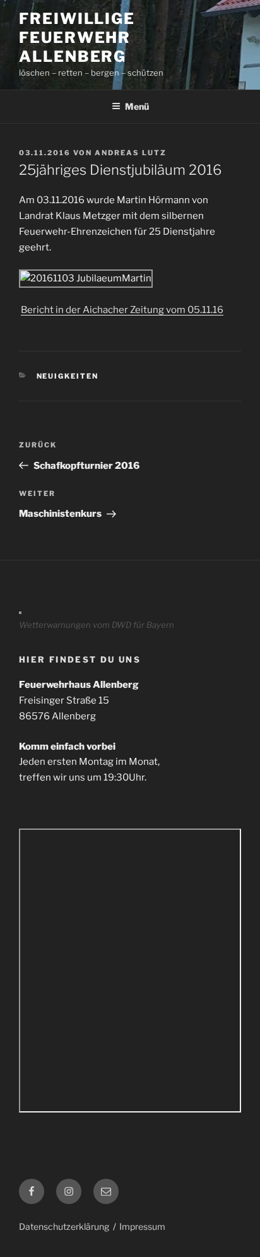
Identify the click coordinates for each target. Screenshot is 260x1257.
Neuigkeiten (68, 376)
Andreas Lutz (131, 152)
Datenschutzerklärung (64, 1226)
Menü (137, 106)
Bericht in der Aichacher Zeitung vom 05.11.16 (122, 310)
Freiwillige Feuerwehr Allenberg (77, 37)
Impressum (142, 1226)
